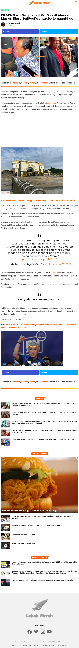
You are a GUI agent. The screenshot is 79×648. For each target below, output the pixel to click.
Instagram (44, 83)
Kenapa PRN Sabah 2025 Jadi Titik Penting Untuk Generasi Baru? (36, 525)
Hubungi (36, 645)
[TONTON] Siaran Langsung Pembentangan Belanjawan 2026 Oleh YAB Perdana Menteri (42, 517)
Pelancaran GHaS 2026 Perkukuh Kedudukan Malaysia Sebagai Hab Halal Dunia (42, 580)
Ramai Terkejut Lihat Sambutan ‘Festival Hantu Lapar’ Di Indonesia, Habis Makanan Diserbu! (44, 413)
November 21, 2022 (59, 264)
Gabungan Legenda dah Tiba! (23, 534)
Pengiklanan (27, 645)
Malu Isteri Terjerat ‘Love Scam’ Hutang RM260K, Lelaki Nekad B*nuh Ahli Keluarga (43, 439)
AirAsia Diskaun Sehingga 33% (23, 543)
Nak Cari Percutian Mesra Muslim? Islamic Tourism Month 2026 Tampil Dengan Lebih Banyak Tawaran (44, 563)
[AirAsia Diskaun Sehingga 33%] (5, 545)
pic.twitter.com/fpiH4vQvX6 (39, 259)
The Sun (18, 205)
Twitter (32, 83)
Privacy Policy (62, 645)
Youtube (24, 83)
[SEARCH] (76, 2)
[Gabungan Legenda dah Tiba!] (5, 536)
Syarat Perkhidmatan (49, 645)
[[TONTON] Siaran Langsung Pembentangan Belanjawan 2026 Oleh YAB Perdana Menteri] (5, 518)
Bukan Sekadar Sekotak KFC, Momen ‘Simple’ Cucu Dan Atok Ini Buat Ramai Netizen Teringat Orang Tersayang (43, 404)
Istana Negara (50, 103)
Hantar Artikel (16, 645)
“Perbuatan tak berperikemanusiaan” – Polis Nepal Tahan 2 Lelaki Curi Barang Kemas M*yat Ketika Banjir (44, 431)
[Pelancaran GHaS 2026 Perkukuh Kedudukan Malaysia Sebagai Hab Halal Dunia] (5, 582)
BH (8, 193)
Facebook (16, 83)
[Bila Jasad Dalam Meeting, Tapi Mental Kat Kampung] (39, 485)
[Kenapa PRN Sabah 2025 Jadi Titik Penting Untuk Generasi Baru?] (5, 527)
